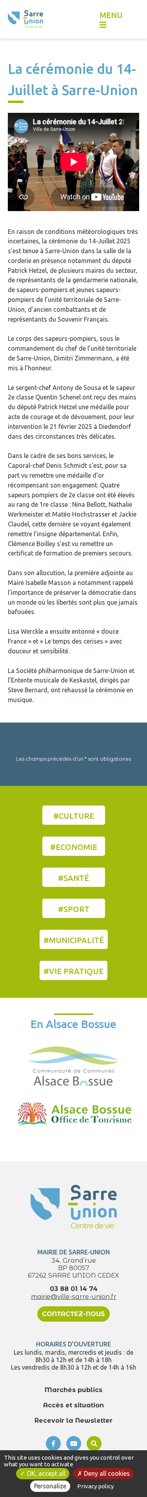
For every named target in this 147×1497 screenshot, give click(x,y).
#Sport (73, 909)
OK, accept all (45, 1473)
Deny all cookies (106, 1473)
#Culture (73, 815)
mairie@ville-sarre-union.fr (73, 1296)
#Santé (73, 878)
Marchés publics (73, 1390)
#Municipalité (74, 940)
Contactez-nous (73, 1314)
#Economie (73, 846)
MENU (111, 15)
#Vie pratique (73, 971)
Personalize (50, 1486)
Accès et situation (73, 1405)
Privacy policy (95, 1486)
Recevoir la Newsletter (73, 1420)
